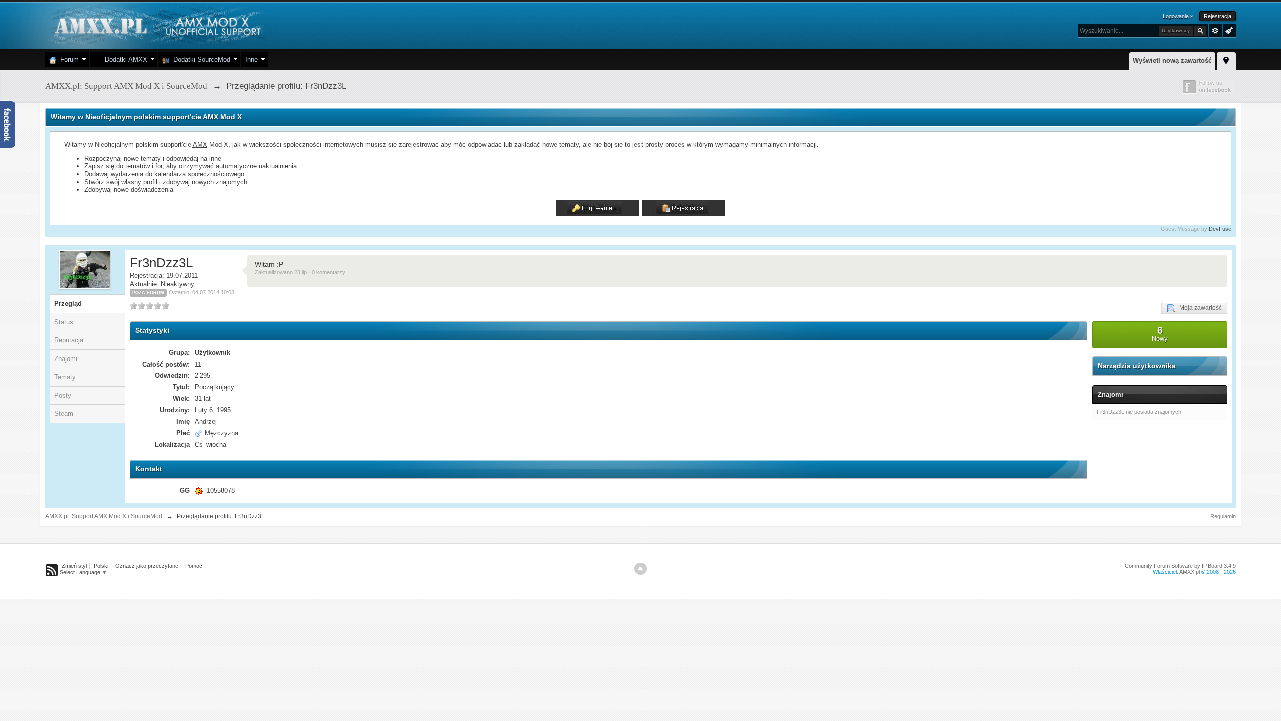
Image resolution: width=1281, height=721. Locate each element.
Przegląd (68, 303)
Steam (63, 413)
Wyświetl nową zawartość (1172, 60)
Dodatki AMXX (124, 59)
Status (63, 322)
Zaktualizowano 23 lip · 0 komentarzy (300, 272)
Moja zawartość (1198, 307)
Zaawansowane (1215, 30)
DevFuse (1220, 229)
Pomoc (193, 566)
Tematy (65, 377)
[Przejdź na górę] (640, 569)
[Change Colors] (1228, 29)
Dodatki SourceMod (199, 59)
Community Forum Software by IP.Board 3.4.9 (1180, 566)
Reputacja (68, 340)
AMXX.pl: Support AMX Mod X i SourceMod (103, 516)
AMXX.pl (1189, 572)
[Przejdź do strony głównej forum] (156, 25)
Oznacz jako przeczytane (146, 566)
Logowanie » (1178, 16)
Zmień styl (74, 566)
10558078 (221, 490)
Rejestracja (1217, 16)
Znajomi (65, 359)
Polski (101, 566)
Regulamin (1223, 516)
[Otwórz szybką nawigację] (1226, 59)
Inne (251, 59)
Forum (67, 59)
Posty (62, 395)
